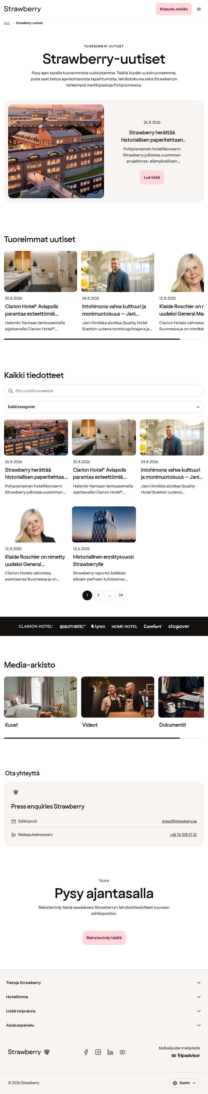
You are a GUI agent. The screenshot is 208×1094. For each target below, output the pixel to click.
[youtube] (122, 1052)
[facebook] (86, 1052)
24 (121, 595)
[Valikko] (199, 9)
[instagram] (98, 1052)
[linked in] (110, 1052)
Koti (7, 23)
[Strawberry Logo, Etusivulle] (22, 9)
